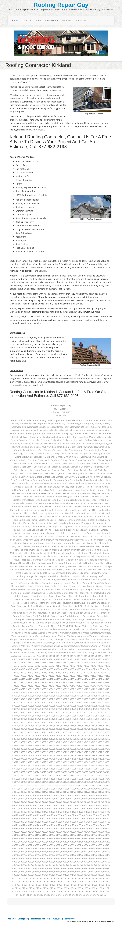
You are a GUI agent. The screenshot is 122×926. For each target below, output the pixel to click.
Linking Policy (23, 919)
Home (15, 20)
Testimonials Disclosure (40, 919)
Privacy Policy (57, 919)
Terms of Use (70, 919)
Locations (67, 20)
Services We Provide (46, 20)
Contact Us (81, 20)
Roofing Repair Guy (61, 5)
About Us (26, 20)
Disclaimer (11, 919)
